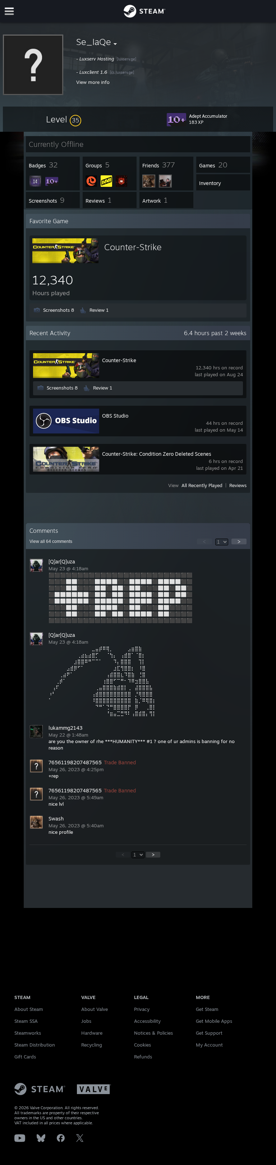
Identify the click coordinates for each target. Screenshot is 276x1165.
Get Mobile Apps (214, 1021)
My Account (209, 1045)
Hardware (91, 1033)
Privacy (142, 1009)
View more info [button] (93, 82)
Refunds (143, 1057)
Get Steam (207, 1009)
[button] (63, 119)
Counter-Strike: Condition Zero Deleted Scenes (156, 454)
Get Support (209, 1033)
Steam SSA (26, 1021)
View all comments (50, 541)
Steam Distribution (34, 1045)
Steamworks (27, 1033)
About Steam (28, 1009)
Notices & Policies (153, 1033)
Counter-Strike (133, 247)
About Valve (94, 1009)
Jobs (86, 1021)
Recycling (91, 1045)
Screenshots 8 (58, 310)
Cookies (142, 1045)
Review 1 (99, 310)
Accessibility (147, 1021)
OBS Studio (115, 416)
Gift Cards (25, 1057)
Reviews (238, 485)
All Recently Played (201, 485)
